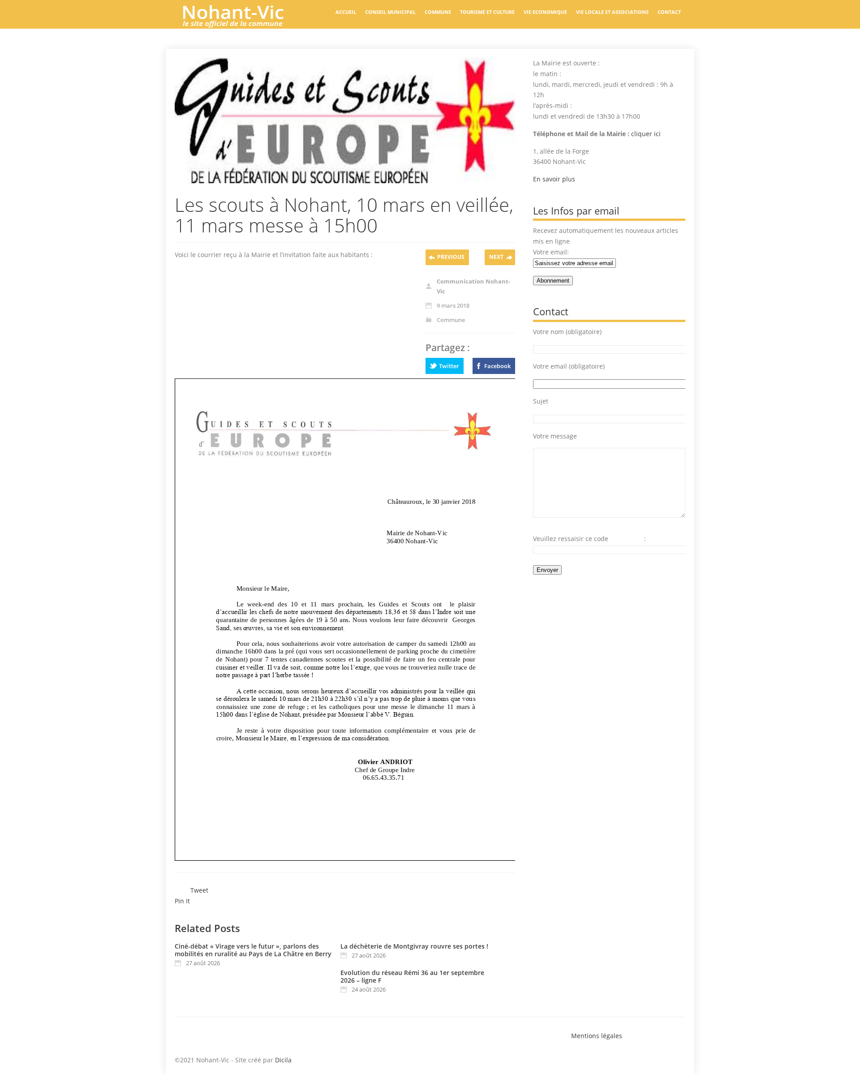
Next (496, 257)
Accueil (345, 12)
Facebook (497, 366)
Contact (669, 12)
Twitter (449, 366)
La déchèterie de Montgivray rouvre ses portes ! (414, 946)
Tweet (199, 890)
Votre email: (551, 252)
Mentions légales (596, 1035)
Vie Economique (545, 12)
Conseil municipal (390, 12)
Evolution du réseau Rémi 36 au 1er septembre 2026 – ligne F (412, 976)
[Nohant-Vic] (242, 24)
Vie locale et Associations (612, 12)
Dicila (283, 1060)
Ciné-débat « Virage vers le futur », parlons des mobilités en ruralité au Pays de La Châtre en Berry (253, 950)
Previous (450, 257)
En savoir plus (554, 179)
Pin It (182, 901)
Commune (438, 12)
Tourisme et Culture (487, 12)
